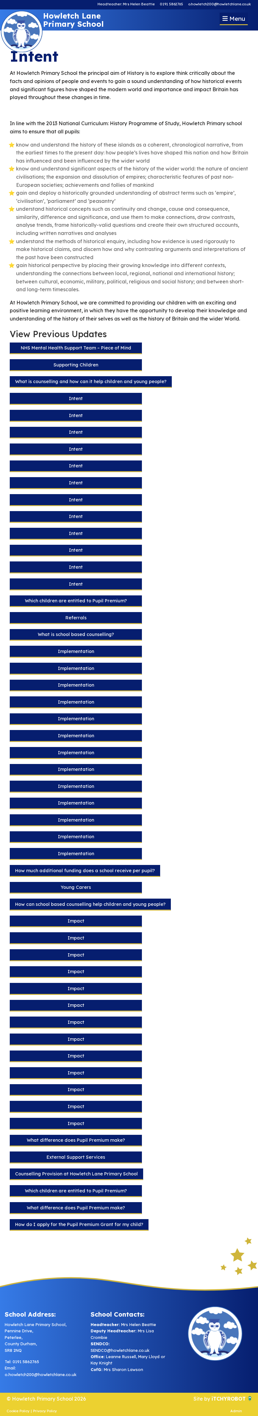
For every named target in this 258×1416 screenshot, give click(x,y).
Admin (236, 1411)
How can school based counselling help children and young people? (90, 904)
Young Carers (76, 887)
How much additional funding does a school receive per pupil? (85, 870)
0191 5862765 (171, 4)
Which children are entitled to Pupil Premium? (76, 601)
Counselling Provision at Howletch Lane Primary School (76, 1174)
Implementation (76, 651)
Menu (236, 18)
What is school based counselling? (76, 634)
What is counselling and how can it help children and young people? (90, 381)
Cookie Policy (18, 1411)
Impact (76, 921)
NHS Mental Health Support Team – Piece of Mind (76, 348)
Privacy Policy (45, 1411)
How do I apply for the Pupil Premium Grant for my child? (79, 1224)
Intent (76, 398)
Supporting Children (75, 365)
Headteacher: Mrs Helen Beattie (126, 4)
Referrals (76, 618)
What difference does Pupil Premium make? (76, 1140)
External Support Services (76, 1157)
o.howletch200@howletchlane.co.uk (219, 4)
